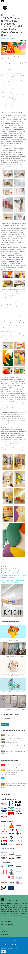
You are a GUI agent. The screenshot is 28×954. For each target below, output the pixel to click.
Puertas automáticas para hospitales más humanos (14, 709)
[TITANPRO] (11, 855)
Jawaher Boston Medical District (13, 739)
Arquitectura (5, 43)
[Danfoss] (4, 841)
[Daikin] (19, 825)
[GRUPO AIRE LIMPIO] (4, 825)
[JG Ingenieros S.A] (11, 803)
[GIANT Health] (4, 887)
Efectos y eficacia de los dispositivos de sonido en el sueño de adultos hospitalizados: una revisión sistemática (14, 692)
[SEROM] (19, 813)
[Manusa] (19, 837)
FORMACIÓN (4, 931)
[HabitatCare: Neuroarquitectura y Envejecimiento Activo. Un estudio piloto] (14, 666)
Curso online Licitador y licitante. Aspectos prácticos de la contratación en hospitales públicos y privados (14, 785)
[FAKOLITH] (11, 844)
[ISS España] (11, 837)
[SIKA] (11, 825)
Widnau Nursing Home (11, 742)
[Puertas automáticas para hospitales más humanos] (14, 701)
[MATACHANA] (4, 852)
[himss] (19, 866)
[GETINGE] (19, 852)
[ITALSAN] (4, 808)
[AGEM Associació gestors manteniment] (11, 866)
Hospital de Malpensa (11, 735)
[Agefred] (11, 810)
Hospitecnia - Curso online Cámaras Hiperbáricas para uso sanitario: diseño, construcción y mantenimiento (12, 772)
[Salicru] (19, 844)
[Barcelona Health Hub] (4, 882)
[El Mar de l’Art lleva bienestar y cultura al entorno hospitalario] (14, 648)
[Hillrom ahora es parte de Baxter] (19, 808)
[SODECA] (19, 833)
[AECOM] (19, 857)
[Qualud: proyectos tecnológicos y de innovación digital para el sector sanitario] (4, 844)
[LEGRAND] (4, 816)
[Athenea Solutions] (11, 887)
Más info (14, 948)
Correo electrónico (6, 718)
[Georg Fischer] (11, 841)
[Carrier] (4, 810)
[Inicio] (5, 8)
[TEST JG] (11, 852)
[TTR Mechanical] (4, 855)
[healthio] (19, 872)
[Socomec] (11, 833)
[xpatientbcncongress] (19, 877)
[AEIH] (4, 866)
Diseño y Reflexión (6, 49)
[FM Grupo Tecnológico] (4, 830)
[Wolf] (4, 857)
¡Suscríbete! (5, 724)
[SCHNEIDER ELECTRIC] (11, 808)
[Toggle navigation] (2, 1)
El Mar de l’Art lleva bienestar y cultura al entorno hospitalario (14, 657)
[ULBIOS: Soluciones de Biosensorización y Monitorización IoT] (19, 855)
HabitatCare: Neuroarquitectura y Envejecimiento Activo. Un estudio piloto (14, 674)
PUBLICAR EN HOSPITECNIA (7, 924)
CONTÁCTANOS (4, 934)
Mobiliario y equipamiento (7, 47)
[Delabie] (4, 813)
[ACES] (19, 882)
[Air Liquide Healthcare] (4, 803)
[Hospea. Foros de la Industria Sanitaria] (4, 872)
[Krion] (11, 830)
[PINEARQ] (18, 803)
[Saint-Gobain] (19, 810)
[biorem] (11, 872)
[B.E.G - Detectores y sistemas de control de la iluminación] (11, 813)
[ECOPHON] (4, 833)
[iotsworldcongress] (11, 877)
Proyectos (4, 45)
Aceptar (3, 951)
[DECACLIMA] (4, 837)
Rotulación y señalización (7, 51)
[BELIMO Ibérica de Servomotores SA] (11, 857)
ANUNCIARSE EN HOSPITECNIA (8, 928)
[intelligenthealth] (4, 877)
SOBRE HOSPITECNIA (6, 921)
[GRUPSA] (19, 830)
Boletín (17, 714)
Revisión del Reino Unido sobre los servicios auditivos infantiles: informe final (14, 639)
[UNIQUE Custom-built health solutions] (11, 882)
